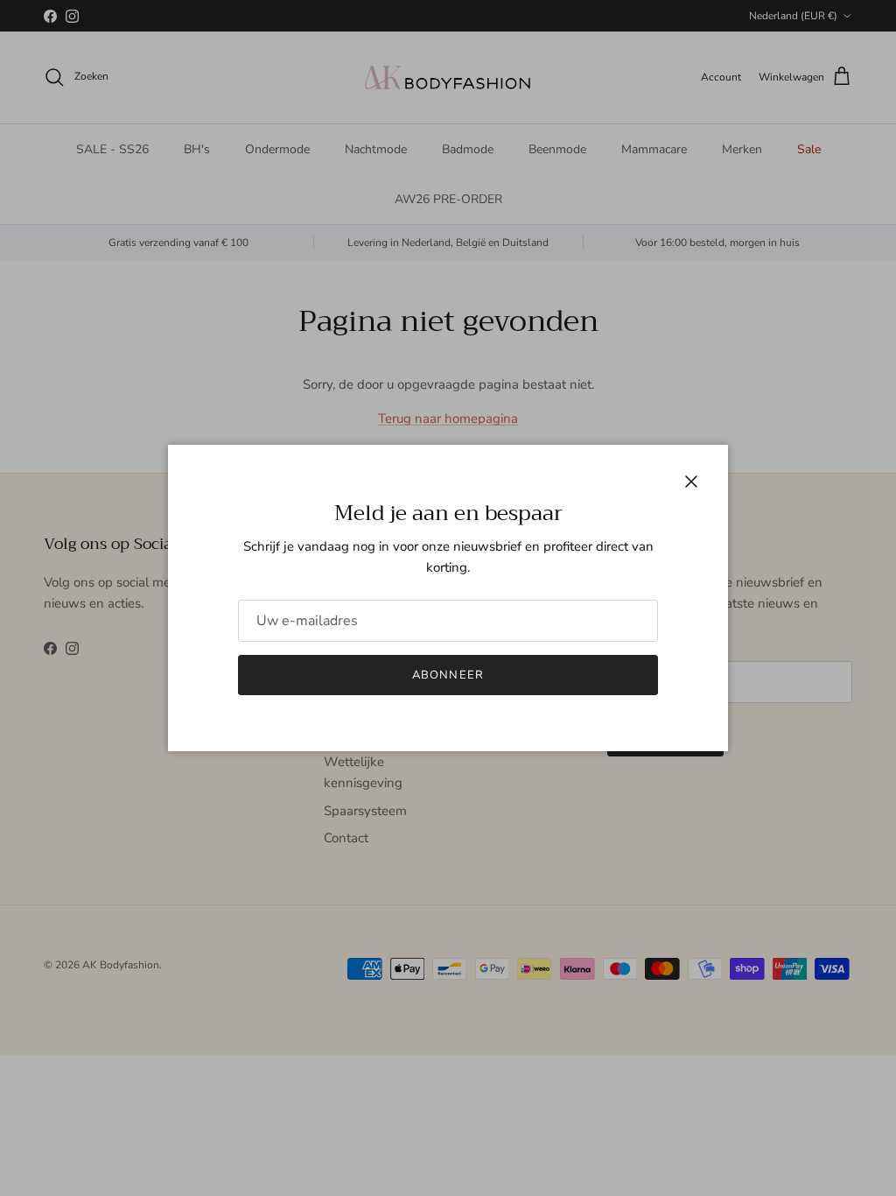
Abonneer (447, 675)
